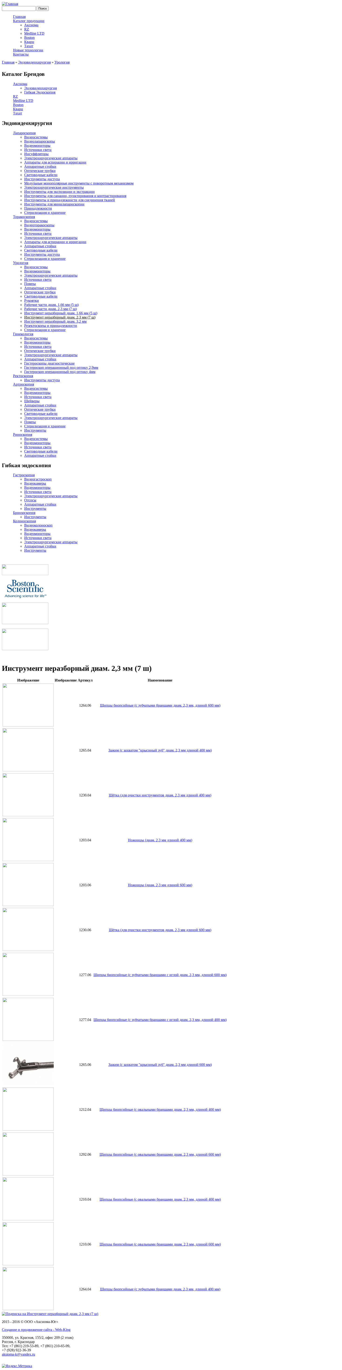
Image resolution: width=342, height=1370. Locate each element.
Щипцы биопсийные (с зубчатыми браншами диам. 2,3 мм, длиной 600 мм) (160, 705)
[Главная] (10, 4)
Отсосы (30, 500)
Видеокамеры (35, 483)
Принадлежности (38, 208)
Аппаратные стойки (40, 166)
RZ (26, 29)
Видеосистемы (36, 137)
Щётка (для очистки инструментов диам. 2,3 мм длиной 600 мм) (160, 930)
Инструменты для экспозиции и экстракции (59, 192)
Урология (62, 62)
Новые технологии (28, 50)
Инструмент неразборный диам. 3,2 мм (55, 321)
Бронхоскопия (24, 513)
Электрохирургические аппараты (50, 158)
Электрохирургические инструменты (54, 187)
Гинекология (23, 334)
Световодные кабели (40, 175)
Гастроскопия (24, 475)
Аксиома (31, 25)
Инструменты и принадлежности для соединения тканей (69, 200)
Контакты (21, 54)
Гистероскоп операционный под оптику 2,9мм (61, 367)
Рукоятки (31, 300)
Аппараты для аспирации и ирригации (55, 162)
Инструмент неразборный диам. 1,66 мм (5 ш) (60, 313)
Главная (19, 17)
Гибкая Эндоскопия (39, 92)
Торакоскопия (24, 217)
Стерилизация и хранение (45, 213)
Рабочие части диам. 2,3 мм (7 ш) (50, 309)
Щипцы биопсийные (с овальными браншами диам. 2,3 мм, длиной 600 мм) (160, 1154)
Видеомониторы (37, 146)
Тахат (28, 46)
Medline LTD (34, 33)
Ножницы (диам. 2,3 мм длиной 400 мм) (160, 840)
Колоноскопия (24, 521)
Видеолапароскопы (39, 141)
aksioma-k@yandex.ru (18, 1354)
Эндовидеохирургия (34, 62)
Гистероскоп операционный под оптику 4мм (59, 372)
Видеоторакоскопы (39, 225)
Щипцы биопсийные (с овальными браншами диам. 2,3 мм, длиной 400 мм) (160, 1109)
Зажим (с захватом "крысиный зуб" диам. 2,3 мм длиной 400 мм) (160, 750)
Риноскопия (22, 435)
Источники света (37, 150)
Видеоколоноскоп (38, 525)
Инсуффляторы (36, 154)
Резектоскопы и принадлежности (50, 326)
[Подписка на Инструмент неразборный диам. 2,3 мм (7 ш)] (50, 1314)
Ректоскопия (23, 376)
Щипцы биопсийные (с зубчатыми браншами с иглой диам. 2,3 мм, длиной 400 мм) (160, 1020)
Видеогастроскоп (38, 479)
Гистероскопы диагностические (49, 363)
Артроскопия (23, 384)
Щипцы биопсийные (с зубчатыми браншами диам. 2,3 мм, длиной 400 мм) (160, 1289)
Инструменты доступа (42, 179)
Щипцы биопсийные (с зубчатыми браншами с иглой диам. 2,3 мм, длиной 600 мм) (160, 975)
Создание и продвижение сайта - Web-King (36, 1330)
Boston (29, 38)
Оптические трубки (40, 171)
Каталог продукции (28, 21)
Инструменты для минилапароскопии (54, 204)
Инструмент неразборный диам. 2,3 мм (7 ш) (59, 317)
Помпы (30, 284)
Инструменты (35, 430)
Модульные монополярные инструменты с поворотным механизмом (79, 183)
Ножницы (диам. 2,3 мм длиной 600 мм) (160, 885)
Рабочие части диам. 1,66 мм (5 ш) (51, 305)
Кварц (29, 42)
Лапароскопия (24, 133)
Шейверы (32, 401)
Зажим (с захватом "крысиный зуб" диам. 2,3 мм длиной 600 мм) (160, 1065)
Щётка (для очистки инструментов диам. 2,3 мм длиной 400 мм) (160, 795)
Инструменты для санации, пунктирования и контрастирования (75, 196)
